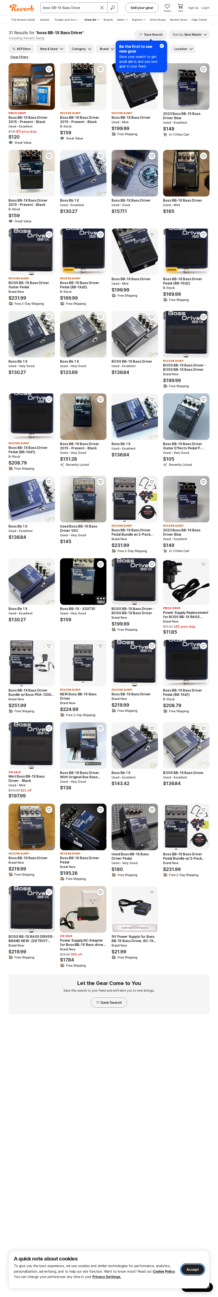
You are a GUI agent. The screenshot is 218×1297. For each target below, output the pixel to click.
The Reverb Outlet (23, 19)
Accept (192, 1269)
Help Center (199, 19)
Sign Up (193, 7)
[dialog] (109, 1269)
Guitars (45, 19)
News (121, 19)
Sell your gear (142, 8)
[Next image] (49, 86)
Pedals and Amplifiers (69, 19)
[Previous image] (14, 86)
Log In (205, 7)
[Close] (102, 7)
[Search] (112, 8)
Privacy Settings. (106, 1277)
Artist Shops (158, 19)
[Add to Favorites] (49, 69)
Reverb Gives (178, 19)
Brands (108, 19)
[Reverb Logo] (22, 7)
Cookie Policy (164, 1271)
